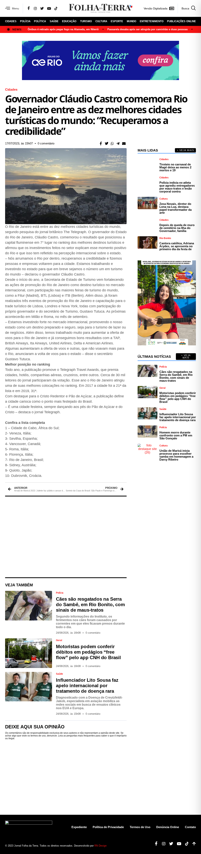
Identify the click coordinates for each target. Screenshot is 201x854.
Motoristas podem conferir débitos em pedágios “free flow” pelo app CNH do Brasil (88, 652)
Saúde (54, 21)
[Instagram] (35, 8)
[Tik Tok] (56, 8)
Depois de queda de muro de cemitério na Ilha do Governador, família (177, 228)
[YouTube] (49, 8)
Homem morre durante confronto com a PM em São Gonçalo (175, 435)
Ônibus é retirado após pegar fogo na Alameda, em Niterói (63, 29)
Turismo (86, 21)
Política (40, 21)
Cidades (10, 21)
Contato (190, 827)
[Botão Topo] (192, 844)
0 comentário (46, 143)
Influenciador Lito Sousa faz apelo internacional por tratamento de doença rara (87, 685)
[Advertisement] (66, 536)
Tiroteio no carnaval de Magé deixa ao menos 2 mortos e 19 (175, 167)
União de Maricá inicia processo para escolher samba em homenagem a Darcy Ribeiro (176, 455)
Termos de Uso (140, 827)
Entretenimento (152, 21)
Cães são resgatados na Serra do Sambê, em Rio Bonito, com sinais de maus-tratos (90, 604)
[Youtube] (177, 844)
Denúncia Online (167, 827)
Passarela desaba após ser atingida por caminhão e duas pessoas (147, 29)
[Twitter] (42, 8)
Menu (15, 8)
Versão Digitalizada (155, 8)
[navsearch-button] (187, 8)
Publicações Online (181, 21)
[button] (101, 143)
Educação (69, 21)
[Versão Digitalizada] (171, 8)
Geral (59, 640)
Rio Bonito (165, 238)
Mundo (131, 21)
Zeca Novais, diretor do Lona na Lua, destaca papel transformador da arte (175, 208)
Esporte (117, 21)
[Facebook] (28, 8)
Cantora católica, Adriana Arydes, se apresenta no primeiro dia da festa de (176, 246)
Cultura (101, 21)
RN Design (100, 845)
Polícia (25, 21)
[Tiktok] (185, 844)
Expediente (79, 827)
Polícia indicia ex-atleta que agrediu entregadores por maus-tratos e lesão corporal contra (177, 187)
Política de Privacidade (108, 827)
